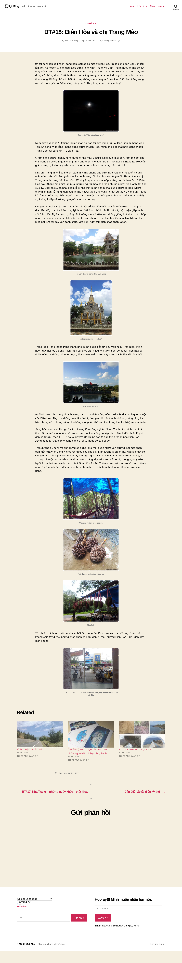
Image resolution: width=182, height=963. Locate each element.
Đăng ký (103, 918)
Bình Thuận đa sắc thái (29, 749)
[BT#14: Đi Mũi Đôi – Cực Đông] (142, 734)
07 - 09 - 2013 (91, 41)
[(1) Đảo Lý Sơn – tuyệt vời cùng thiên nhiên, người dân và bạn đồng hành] (91, 734)
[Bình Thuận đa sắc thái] (40, 734)
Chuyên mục (156, 6)
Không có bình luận (112, 41)
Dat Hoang (73, 41)
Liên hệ (140, 6)
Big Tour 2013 (73, 773)
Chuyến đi (91, 23)
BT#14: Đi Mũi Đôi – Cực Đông (135, 749)
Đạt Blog (12, 6)
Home (131, 6)
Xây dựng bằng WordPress (51, 944)
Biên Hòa (63, 773)
